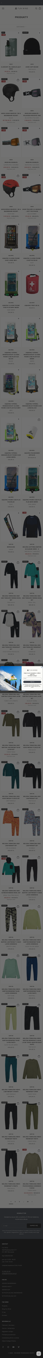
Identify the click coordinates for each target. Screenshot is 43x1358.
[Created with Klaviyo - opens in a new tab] (21, 691)
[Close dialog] (41, 667)
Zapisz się (32, 681)
